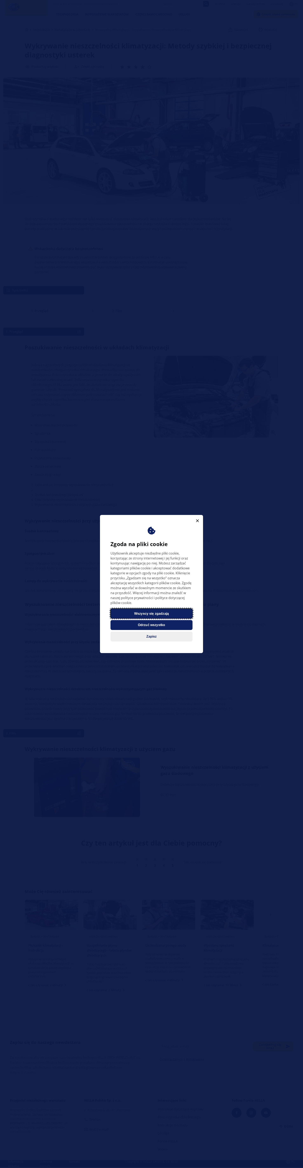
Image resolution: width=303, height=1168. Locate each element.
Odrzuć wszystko (151, 625)
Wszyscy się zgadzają (151, 613)
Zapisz (151, 636)
